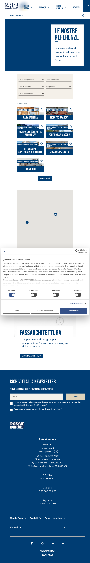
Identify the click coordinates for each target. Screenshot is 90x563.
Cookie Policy (47, 554)
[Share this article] (83, 15)
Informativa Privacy (47, 550)
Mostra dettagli (76, 304)
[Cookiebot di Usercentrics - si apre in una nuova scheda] (77, 251)
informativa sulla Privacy (40, 402)
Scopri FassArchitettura (31, 355)
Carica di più (45, 178)
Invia (76, 396)
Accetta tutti (74, 311)
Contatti (14, 527)
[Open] (43, 79)
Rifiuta (16, 311)
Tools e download (53, 518)
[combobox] (30, 79)
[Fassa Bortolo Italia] (11, 6)
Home (12, 15)
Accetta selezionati (45, 311)
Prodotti (34, 518)
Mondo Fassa (16, 518)
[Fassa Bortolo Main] (17, 425)
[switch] (34, 295)
